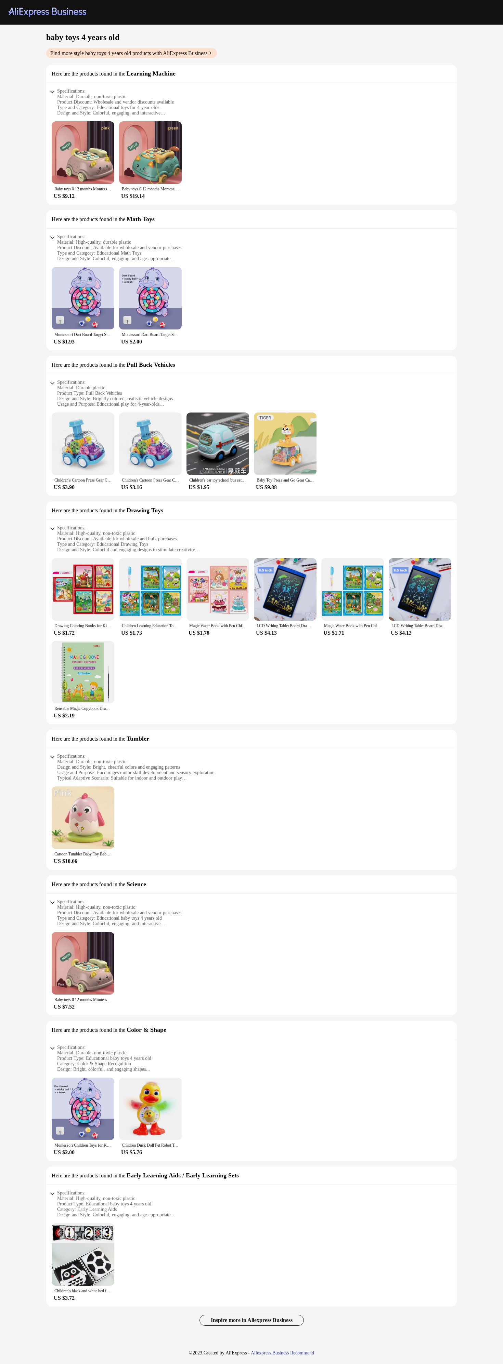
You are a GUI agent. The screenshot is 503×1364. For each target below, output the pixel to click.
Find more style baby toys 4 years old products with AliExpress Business (128, 53)
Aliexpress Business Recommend (282, 1352)
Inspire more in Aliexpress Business (252, 1320)
